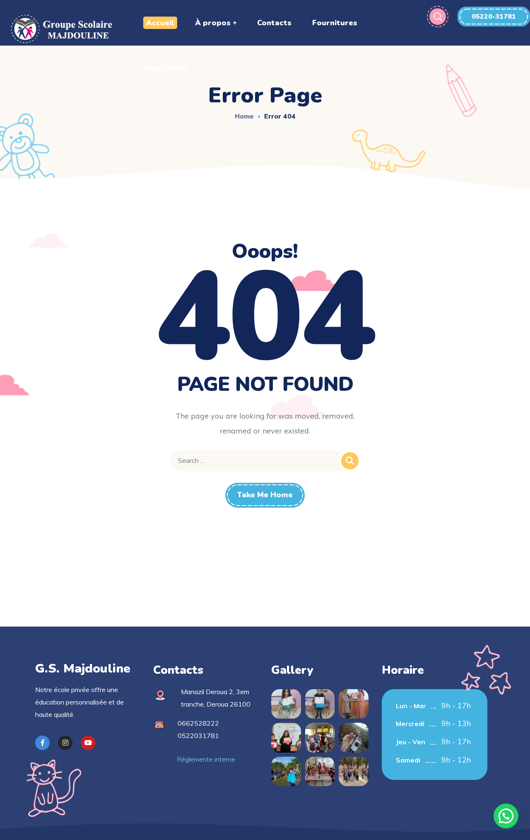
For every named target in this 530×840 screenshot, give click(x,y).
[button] (494, 17)
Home (244, 116)
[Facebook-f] (42, 743)
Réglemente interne (206, 759)
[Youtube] (88, 743)
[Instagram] (65, 743)
